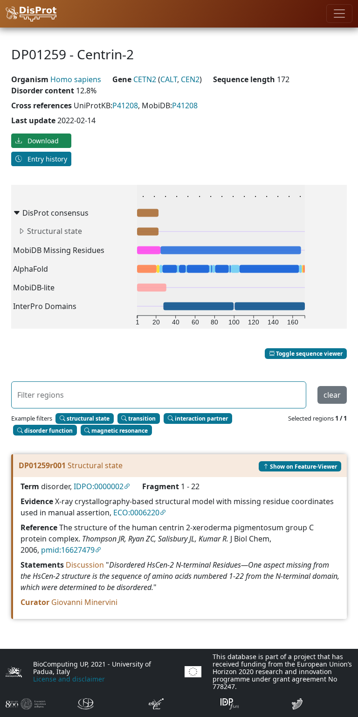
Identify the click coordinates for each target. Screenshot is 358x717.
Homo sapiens (75, 79)
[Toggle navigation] (339, 13)
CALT (168, 79)
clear (332, 395)
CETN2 (145, 79)
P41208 (125, 105)
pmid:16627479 (68, 550)
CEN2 (190, 79)
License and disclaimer (69, 679)
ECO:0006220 (136, 512)
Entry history (46, 159)
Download (42, 140)
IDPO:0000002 (99, 486)
